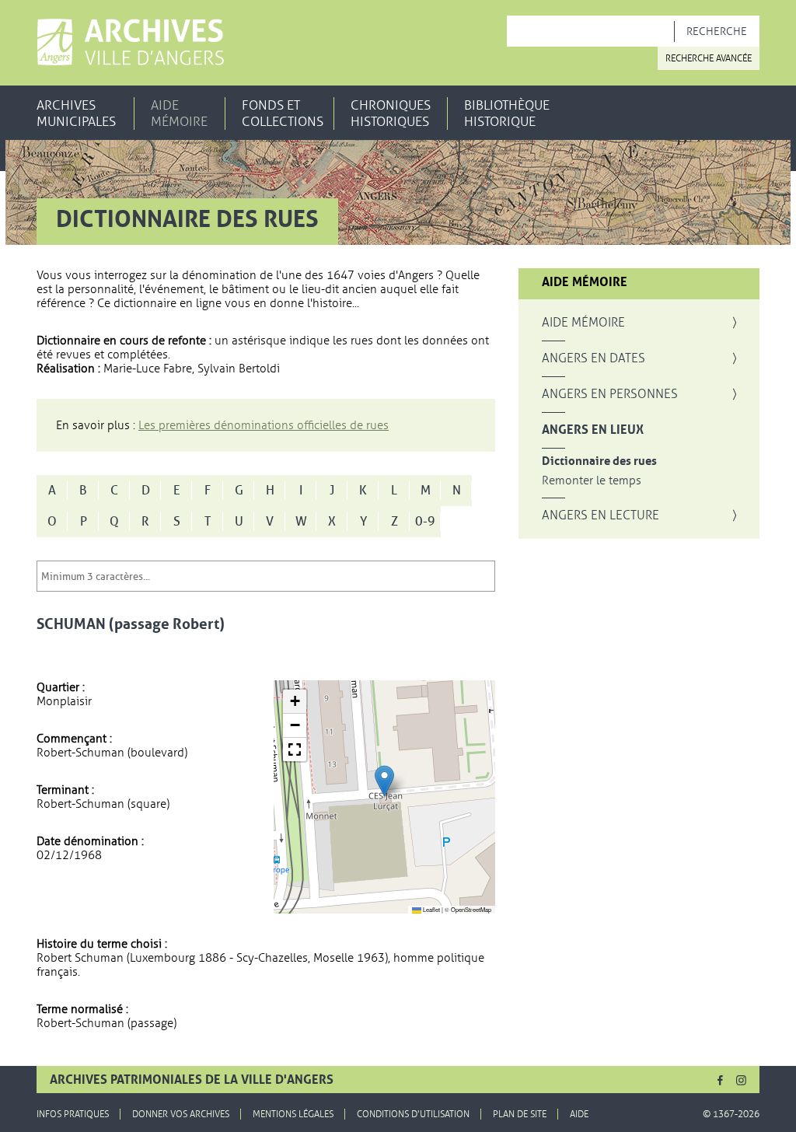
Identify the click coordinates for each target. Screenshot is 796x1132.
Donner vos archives (180, 1114)
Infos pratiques (73, 1114)
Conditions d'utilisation (413, 1114)
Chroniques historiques (391, 113)
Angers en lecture (600, 515)
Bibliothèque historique (507, 113)
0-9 (425, 521)
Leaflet (430, 909)
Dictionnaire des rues (599, 461)
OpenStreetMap (471, 909)
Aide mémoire (179, 113)
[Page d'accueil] (130, 42)
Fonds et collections (282, 113)
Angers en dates (593, 358)
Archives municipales (76, 113)
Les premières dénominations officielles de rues (263, 425)
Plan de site (519, 1114)
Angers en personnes (610, 394)
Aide (579, 1114)
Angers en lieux (593, 430)
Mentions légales (293, 1114)
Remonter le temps (591, 481)
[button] (384, 781)
